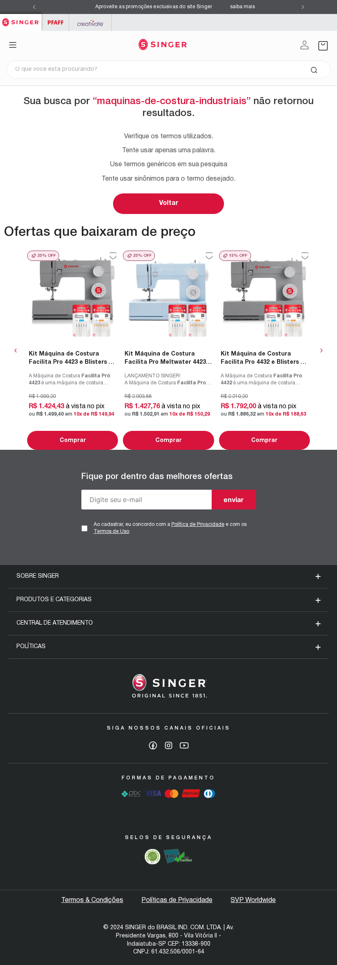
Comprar (73, 440)
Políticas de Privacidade (176, 900)
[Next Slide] (303, 7)
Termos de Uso (111, 531)
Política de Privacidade (197, 524)
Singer (20, 18)
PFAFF (55, 22)
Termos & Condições (92, 900)
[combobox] (168, 69)
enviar (234, 499)
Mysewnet (90, 22)
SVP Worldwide (253, 900)
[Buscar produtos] (314, 69)
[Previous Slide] (34, 7)
